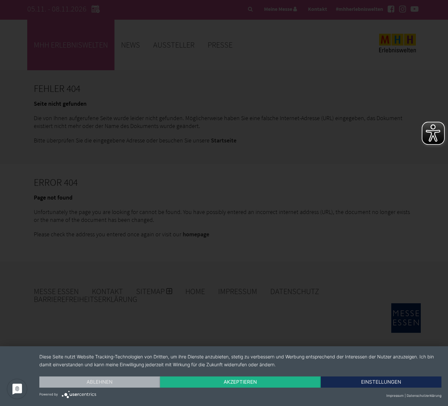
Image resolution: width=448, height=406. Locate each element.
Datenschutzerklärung (424, 395)
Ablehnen (99, 382)
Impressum (395, 395)
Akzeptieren (240, 382)
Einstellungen (381, 382)
